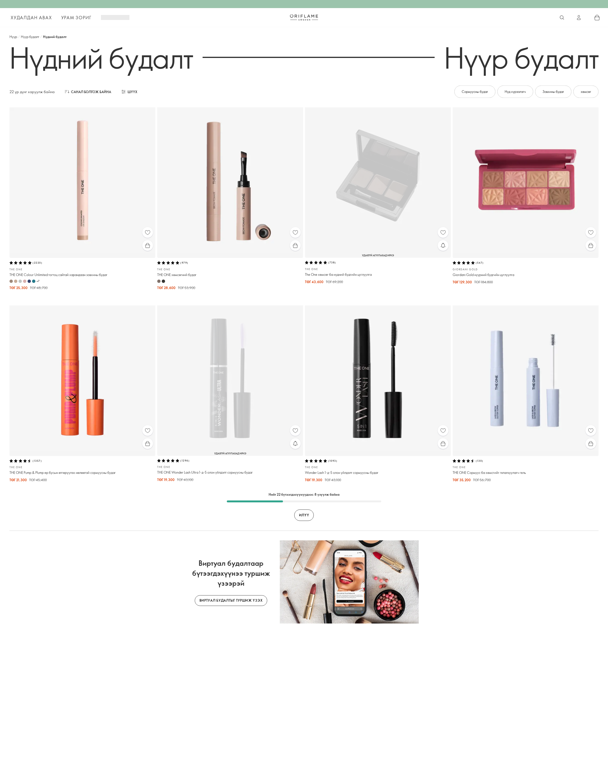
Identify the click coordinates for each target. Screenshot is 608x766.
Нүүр (13, 36)
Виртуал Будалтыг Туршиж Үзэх (231, 600)
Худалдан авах (31, 17)
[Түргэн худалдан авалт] (147, 245)
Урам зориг (76, 17)
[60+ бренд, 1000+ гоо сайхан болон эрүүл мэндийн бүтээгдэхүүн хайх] (561, 17)
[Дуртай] (147, 232)
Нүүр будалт (30, 36)
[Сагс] (597, 18)
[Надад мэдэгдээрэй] (443, 245)
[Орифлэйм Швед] (304, 17)
